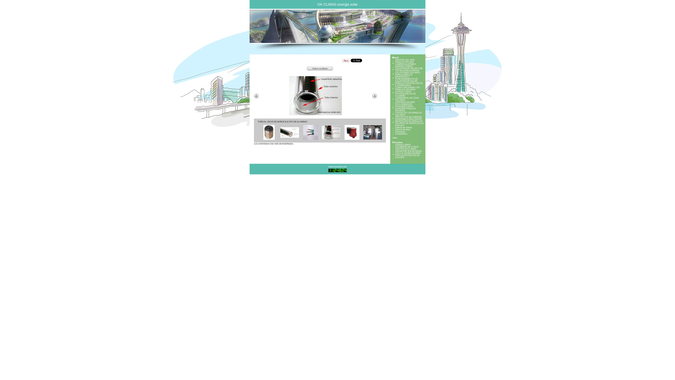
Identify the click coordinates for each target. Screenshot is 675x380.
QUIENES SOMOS (404, 66)
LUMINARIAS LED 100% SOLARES (407, 99)
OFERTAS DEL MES (405, 60)
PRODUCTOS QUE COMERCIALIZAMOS (405, 63)
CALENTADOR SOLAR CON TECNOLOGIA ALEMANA (409, 69)
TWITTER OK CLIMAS (405, 149)
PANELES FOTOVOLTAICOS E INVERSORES (409, 84)
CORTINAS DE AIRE (405, 102)
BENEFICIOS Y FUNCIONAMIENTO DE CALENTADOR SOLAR (406, 79)
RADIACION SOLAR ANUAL (408, 151)
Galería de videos (403, 127)
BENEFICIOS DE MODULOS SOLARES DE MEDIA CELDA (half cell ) (409, 123)
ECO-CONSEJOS (403, 104)
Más (395, 138)
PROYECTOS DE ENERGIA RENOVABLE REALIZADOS (408, 118)
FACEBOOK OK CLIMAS (407, 147)
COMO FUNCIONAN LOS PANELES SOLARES (407, 88)
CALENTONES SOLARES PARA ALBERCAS (407, 73)
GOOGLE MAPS (403, 145)
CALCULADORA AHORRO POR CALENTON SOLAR (408, 154)
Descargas (400, 132)
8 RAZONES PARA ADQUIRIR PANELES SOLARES (405, 108)
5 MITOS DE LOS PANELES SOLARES (408, 114)
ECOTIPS (399, 157)
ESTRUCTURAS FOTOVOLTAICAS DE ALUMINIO (405, 93)
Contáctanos (401, 134)
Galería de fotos (402, 129)
